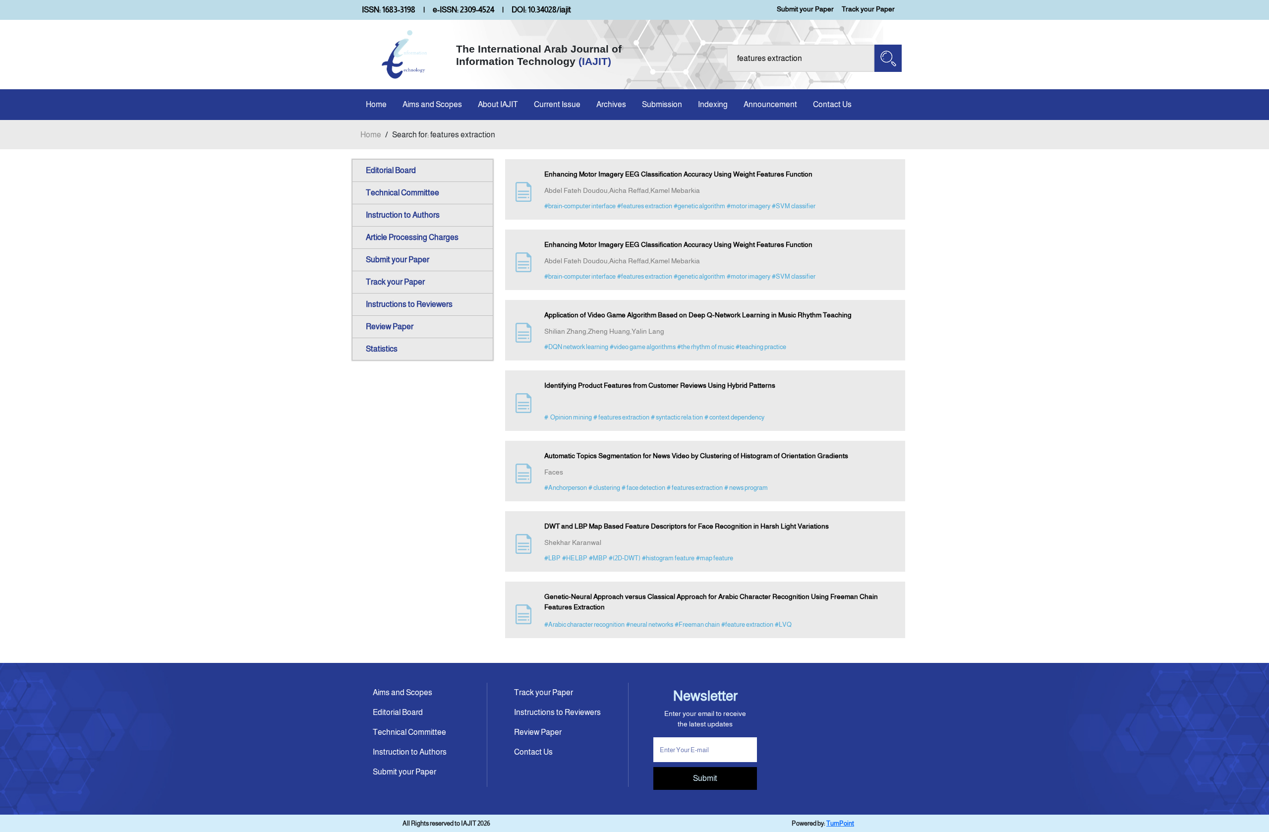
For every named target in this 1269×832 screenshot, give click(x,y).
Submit (705, 778)
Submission (662, 104)
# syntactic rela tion (677, 417)
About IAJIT (498, 104)
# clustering (604, 487)
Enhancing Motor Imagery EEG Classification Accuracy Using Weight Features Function (678, 174)
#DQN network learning (576, 347)
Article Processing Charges (412, 237)
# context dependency (734, 417)
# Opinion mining (568, 417)
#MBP (598, 558)
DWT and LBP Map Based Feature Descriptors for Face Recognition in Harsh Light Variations (686, 526)
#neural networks (649, 624)
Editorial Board (391, 170)
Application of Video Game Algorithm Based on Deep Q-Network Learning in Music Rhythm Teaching (698, 315)
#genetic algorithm (699, 206)
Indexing (713, 104)
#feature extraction (747, 624)
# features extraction (621, 417)
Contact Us (832, 104)
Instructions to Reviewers (409, 304)
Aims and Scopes (432, 104)
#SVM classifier (793, 206)
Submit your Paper (805, 9)
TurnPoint (840, 823)
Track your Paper (868, 9)
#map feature (714, 558)
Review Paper (389, 326)
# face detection (643, 487)
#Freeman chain (697, 624)
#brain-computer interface (580, 206)
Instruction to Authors (403, 215)
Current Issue (557, 104)
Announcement (770, 104)
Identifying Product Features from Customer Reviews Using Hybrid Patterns (659, 385)
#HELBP (574, 558)
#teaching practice (761, 347)
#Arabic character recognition (584, 624)
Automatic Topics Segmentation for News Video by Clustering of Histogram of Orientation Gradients (696, 456)
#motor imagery (748, 206)
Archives (611, 104)
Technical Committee (402, 192)
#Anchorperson (565, 487)
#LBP (552, 558)
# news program (746, 487)
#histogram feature (668, 558)
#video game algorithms (643, 347)
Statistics (382, 349)
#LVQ (783, 624)
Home (376, 104)
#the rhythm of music (705, 347)
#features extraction (644, 206)
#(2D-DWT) (624, 558)
